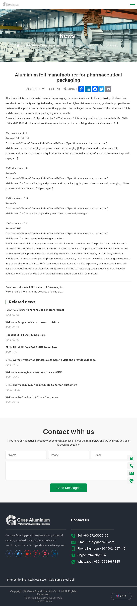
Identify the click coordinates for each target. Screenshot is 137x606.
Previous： (35, 287)
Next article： (35, 291)
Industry (45, 46)
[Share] (81, 89)
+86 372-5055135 (95, 535)
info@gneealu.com (101, 542)
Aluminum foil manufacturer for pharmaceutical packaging (84, 46)
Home (35, 46)
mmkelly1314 (97, 555)
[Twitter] (101, 89)
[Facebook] (94, 89)
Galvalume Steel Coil (62, 579)
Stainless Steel (37, 579)
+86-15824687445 (107, 561)
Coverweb (55, 597)
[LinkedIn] (88, 89)
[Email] (108, 89)
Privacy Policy (43, 601)
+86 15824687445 (112, 548)
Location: (26, 46)
